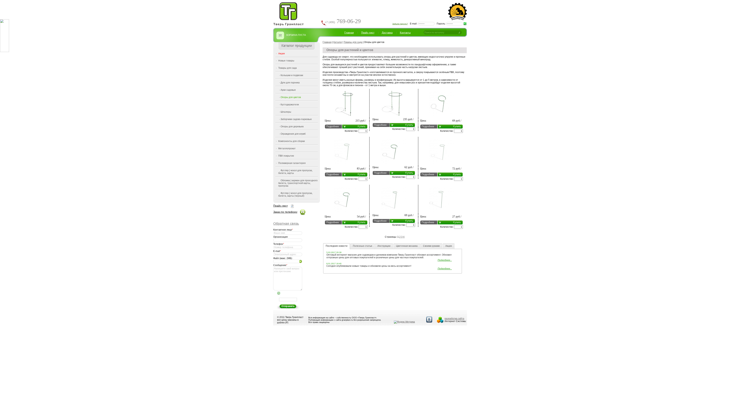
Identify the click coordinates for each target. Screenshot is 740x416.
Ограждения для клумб (293, 134)
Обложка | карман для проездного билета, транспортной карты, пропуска (298, 183)
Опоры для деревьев (292, 126)
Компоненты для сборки (291, 141)
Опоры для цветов (291, 97)
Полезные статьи (362, 246)
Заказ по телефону (285, 211)
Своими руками (431, 246)
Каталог (337, 42)
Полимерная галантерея (292, 163)
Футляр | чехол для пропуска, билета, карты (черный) (295, 194)
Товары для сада (287, 68)
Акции (281, 53)
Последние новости (336, 246)
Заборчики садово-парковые (296, 119)
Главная (349, 32)
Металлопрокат (287, 148)
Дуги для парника (290, 82)
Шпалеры (286, 112)
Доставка (387, 32)
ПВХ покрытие (286, 155)
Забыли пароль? (400, 24)
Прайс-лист (280, 205)
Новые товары (286, 60)
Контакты (405, 32)
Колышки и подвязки (292, 75)
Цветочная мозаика (407, 246)
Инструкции (384, 246)
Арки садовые (288, 90)
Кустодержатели (290, 104)
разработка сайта (454, 318)
